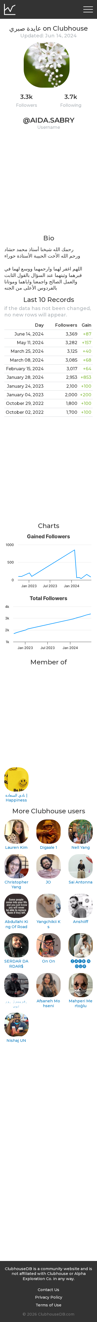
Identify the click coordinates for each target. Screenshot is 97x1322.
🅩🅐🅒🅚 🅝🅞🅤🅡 (81, 964)
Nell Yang (80, 847)
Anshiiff (80, 921)
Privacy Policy (48, 1297)
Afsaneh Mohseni (48, 1004)
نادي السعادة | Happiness (16, 798)
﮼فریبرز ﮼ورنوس (16, 1004)
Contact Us (48, 1289)
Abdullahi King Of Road (16, 924)
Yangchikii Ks (48, 924)
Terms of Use (48, 1305)
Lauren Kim (16, 847)
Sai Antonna (80, 882)
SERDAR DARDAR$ (16, 964)
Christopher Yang (16, 885)
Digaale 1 (48, 847)
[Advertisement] (48, 185)
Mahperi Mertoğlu (80, 1004)
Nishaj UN (16, 1040)
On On (48, 961)
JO (48, 882)
